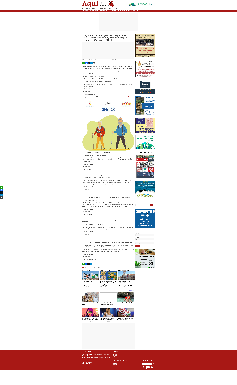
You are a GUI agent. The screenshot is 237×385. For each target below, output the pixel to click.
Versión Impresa (135, 10)
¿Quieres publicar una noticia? (119, 358)
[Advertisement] (118, 22)
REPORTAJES (122, 10)
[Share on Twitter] (89, 63)
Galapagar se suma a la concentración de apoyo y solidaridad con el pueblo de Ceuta (89, 283)
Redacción (115, 355)
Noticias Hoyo (101, 59)
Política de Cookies (86, 363)
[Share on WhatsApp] (83, 63)
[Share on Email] (94, 63)
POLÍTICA (92, 10)
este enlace (127, 97)
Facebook (115, 363)
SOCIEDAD (97, 10)
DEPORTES (102, 10)
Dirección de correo (139, 241)
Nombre (137, 233)
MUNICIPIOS (85, 10)
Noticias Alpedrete (95, 59)
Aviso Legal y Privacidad (87, 362)
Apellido (137, 237)
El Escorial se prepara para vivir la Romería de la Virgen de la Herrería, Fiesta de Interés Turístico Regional (108, 283)
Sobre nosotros (85, 361)
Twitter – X (115, 364)
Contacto (115, 354)
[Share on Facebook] (86, 63)
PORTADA (109, 270)
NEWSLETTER (90, 33)
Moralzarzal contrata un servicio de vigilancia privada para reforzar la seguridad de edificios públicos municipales (125, 283)
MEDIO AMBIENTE (115, 10)
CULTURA (108, 10)
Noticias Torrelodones (116, 59)
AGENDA (128, 10)
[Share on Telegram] (91, 63)
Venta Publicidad (116, 356)
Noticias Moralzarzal (108, 59)
